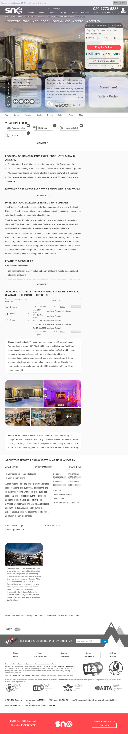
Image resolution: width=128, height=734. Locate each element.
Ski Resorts (30, 17)
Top (6, 115)
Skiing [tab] (23, 562)
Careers (88, 653)
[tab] (11, 467)
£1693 (62, 332)
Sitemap (113, 656)
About (40, 653)
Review (16, 115)
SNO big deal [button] (119, 3)
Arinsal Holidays (14, 526)
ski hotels (53, 615)
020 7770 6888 (21, 721)
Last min (107, 13)
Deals (95, 13)
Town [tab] (11, 562)
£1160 (62, 307)
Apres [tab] (36, 562)
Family (73, 13)
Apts (13, 530)
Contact (64, 653)
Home (7, 17)
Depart (50, 115)
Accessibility (64, 656)
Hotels (41, 13)
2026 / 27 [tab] (57, 300)
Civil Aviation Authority (64, 666)
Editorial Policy (88, 656)
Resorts (31, 13)
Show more (42, 195)
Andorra (41, 17)
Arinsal (50, 17)
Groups (63, 13)
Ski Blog (113, 653)
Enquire (104, 725)
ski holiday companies (62, 680)
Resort (71, 115)
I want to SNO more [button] (38, 3)
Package (27, 115)
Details (39, 115)
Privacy (15, 656)
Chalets (52, 13)
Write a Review (108, 96)
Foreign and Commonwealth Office (24, 675)
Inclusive (85, 13)
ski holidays (40, 615)
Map (81, 115)
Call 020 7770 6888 (104, 54)
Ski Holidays (17, 17)
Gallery (61, 115)
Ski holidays (54, 8)
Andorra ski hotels (71, 615)
